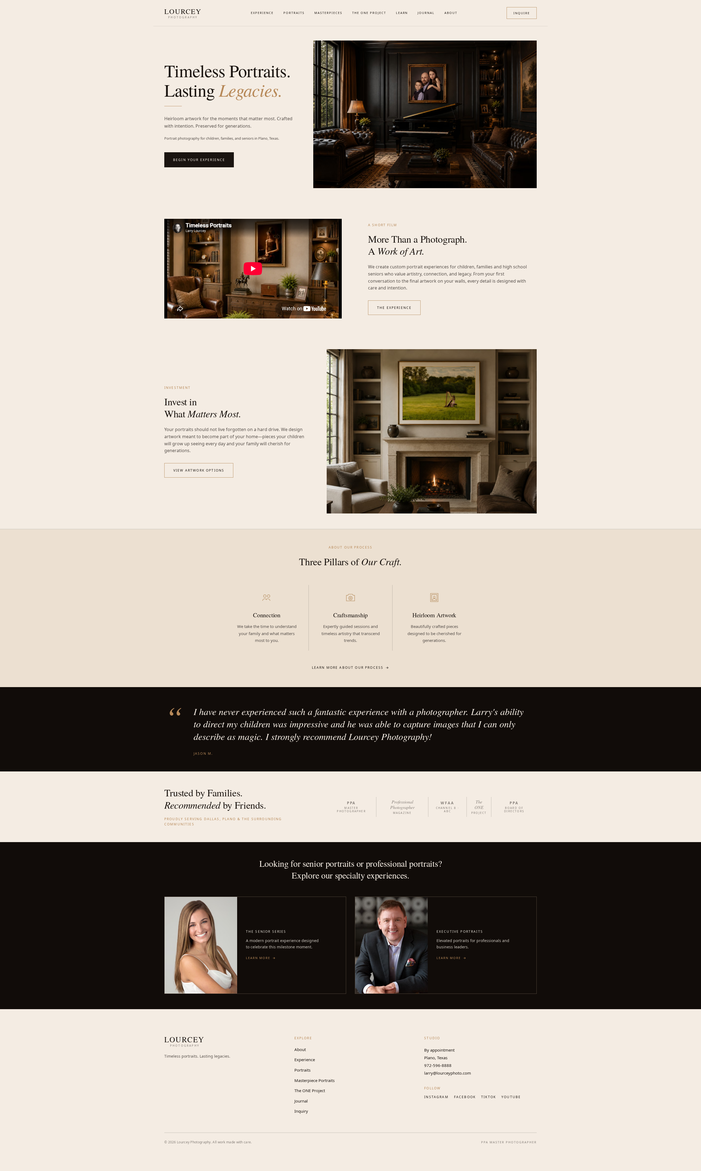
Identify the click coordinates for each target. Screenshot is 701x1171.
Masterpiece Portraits (314, 1080)
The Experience (394, 307)
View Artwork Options (198, 470)
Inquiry (301, 1111)
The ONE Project (309, 1090)
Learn (402, 13)
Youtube (511, 1097)
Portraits (302, 1070)
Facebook (465, 1097)
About (300, 1049)
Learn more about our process (350, 667)
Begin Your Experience (199, 159)
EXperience (262, 13)
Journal (301, 1101)
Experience (304, 1059)
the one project (369, 13)
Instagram (436, 1097)
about (450, 13)
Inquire (521, 13)
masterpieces (328, 13)
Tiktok (488, 1097)
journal (426, 13)
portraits (293, 13)
